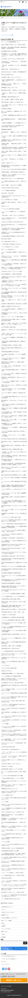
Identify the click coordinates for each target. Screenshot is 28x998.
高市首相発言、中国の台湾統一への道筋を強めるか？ (13, 538)
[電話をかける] (26, 2)
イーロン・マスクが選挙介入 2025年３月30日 (12, 872)
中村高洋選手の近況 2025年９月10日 (10, 648)
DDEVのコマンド (5, 206)
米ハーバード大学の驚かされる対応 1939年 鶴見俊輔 (13, 772)
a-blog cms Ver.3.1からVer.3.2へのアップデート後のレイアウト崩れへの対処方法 (13, 553)
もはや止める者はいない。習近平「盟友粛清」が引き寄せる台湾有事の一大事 (14, 412)
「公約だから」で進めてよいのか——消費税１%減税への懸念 (13, 93)
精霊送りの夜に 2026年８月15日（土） (10, 69)
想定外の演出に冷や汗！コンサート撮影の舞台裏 (12, 178)
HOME (2, 17)
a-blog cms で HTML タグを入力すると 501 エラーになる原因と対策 (13, 196)
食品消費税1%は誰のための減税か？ (9, 51)
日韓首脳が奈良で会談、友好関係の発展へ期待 (12, 449)
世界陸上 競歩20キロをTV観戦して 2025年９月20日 (13, 609)
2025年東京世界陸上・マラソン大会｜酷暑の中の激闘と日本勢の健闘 (13, 631)
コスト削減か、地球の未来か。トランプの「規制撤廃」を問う (14, 355)
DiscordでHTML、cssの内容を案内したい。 (11, 749)
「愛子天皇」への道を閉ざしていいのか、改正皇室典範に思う (14, 66)
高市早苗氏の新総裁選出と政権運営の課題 (11, 573)
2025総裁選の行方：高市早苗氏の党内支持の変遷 (12, 617)
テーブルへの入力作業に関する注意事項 (10, 208)
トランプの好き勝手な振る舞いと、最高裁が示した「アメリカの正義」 (14, 309)
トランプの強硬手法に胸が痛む (8, 190)
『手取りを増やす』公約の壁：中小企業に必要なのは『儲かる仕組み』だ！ (13, 405)
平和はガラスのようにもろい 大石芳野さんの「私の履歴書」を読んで (14, 385)
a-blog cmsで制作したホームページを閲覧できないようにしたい (13, 760)
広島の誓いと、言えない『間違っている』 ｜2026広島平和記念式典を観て (13, 84)
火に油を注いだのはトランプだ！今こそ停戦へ (12, 271)
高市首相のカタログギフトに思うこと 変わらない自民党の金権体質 (14, 313)
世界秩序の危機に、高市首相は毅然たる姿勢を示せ (13, 172)
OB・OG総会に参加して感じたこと (9, 241)
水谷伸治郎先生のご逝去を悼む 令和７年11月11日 (13, 556)
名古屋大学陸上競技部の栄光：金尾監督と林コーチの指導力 (14, 563)
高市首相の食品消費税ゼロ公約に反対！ (10, 351)
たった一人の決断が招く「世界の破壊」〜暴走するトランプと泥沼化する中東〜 (14, 264)
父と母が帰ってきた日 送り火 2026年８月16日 (12, 58)
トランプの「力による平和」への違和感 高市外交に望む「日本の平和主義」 (14, 374)
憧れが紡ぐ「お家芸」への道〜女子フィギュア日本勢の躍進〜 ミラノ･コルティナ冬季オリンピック (14, 324)
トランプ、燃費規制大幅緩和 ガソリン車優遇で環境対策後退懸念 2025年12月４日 (14, 527)
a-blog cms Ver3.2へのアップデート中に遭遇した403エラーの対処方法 (13, 623)
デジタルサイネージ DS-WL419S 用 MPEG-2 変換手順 (13, 169)
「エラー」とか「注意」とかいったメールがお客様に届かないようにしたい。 (14, 752)
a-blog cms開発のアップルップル (9, 917)
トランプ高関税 (4, 723)
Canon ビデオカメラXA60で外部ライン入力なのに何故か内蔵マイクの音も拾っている (13, 792)
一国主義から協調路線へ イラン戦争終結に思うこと (13, 122)
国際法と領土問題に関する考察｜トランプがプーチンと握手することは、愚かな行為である (14, 679)
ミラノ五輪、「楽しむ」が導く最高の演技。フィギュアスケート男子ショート (14, 366)
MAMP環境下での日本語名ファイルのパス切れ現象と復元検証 (14, 514)
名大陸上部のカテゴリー (6, 906)
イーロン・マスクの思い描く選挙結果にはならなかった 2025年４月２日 (14, 845)
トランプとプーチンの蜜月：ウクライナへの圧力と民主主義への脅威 (14, 510)
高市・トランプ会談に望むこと (8, 249)
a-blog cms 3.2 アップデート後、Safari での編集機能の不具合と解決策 (13, 493)
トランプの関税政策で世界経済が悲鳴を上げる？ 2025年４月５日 (13, 838)
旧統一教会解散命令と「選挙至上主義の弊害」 (12, 274)
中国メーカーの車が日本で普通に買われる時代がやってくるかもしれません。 (14, 869)
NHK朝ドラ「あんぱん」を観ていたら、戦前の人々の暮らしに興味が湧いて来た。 (13, 785)
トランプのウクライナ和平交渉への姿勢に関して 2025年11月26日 (13, 534)
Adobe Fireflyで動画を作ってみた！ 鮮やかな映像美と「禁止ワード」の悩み (13, 389)
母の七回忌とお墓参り (6, 238)
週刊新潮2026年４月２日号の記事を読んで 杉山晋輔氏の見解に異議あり (13, 166)
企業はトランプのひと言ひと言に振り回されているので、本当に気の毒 (13, 805)
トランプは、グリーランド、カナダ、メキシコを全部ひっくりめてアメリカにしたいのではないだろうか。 (14, 885)
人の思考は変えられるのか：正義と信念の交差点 (12, 682)
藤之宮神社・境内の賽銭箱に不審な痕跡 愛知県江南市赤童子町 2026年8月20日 (14, 48)
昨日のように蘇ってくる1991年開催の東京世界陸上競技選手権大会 (13, 642)
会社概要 (3, 937)
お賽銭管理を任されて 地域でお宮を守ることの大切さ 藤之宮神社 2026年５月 (14, 140)
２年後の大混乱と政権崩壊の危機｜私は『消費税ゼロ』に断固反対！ (14, 342)
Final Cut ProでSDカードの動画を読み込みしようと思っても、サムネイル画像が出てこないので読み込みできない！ (14, 735)
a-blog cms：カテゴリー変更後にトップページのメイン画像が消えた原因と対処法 (13, 175)
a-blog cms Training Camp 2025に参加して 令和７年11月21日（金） (13, 549)
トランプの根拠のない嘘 (6, 795)
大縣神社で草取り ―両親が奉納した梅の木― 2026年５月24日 (13, 144)
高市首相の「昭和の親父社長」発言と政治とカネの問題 (14, 303)
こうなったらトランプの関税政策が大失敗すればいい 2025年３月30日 (14, 865)
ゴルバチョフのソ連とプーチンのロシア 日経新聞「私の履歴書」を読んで (13, 358)
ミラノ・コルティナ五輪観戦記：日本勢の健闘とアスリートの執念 (14, 338)
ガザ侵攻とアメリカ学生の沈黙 (8, 614)
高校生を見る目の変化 (6, 878)
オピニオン (3, 961)
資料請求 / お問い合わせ (14, 980)
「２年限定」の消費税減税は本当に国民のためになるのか (14, 116)
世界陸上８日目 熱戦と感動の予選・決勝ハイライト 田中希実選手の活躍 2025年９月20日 (14, 606)
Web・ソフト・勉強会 (6, 920)
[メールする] (23, 2)
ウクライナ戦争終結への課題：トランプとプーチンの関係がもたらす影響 (14, 689)
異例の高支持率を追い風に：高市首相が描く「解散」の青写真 (14, 446)
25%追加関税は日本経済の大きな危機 (10, 850)
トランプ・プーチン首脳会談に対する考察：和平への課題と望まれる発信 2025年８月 (14, 697)
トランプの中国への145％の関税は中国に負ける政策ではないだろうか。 (13, 798)
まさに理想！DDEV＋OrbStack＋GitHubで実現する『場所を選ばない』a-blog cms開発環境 (13, 229)
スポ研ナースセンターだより (8, 912)
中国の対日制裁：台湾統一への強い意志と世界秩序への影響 (14, 497)
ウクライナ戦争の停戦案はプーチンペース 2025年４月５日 (13, 830)
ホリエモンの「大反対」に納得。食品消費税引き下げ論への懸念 (14, 136)
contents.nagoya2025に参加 (8, 746)
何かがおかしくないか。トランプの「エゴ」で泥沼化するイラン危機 (14, 289)
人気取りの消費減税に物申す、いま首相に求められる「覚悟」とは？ (13, 80)
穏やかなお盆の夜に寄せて (7, 74)
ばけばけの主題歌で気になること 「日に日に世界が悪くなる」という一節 (14, 218)
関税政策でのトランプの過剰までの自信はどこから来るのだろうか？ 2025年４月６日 (14, 827)
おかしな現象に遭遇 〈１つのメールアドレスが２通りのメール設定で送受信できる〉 (14, 739)
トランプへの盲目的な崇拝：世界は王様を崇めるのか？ (14, 523)
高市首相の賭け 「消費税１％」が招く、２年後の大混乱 (14, 132)
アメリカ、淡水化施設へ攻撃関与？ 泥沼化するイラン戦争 (14, 253)
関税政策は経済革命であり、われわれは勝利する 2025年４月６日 (13, 815)
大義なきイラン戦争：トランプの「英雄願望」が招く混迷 (14, 155)
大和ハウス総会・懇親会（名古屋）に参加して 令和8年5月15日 (13, 152)
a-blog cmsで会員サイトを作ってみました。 (11, 763)
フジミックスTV (5, 964)
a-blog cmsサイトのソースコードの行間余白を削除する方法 (13, 576)
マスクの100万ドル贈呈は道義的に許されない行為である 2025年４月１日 (13, 858)
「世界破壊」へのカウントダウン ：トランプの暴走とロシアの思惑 (13, 435)
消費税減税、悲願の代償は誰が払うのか (10, 96)
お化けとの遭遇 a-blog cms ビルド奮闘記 (11, 185)
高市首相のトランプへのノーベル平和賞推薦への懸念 (13, 566)
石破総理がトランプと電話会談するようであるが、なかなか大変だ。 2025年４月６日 (14, 819)
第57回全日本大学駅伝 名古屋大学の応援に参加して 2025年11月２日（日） (14, 559)
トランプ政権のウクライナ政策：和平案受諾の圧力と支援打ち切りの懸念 (14, 541)
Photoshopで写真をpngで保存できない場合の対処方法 (13, 438)
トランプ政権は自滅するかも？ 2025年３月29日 (12, 875)
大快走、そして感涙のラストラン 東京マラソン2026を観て (13, 300)
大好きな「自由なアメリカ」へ (8, 162)
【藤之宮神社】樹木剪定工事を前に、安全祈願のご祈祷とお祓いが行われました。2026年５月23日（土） (14, 148)
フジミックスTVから (6, 928)
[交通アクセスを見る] (19, 2)
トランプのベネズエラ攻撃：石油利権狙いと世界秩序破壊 (14, 478)
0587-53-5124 (8, 976)
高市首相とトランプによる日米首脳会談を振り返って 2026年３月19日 (14, 233)
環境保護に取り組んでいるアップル (9, 788)
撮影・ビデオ (4, 931)
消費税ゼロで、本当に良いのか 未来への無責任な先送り (14, 330)
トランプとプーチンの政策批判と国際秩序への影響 (13, 593)
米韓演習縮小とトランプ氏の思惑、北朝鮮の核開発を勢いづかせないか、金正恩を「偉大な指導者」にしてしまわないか (14, 55)
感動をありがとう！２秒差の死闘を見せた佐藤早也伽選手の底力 (14, 260)
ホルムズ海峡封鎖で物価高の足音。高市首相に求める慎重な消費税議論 (14, 292)
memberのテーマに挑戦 (6, 766)
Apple (2, 923)
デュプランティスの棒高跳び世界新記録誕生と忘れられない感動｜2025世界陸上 (14, 627)
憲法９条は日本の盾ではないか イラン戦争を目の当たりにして (14, 225)
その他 (2, 934)
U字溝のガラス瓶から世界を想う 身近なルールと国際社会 (13, 203)
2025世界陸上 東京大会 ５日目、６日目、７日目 (12, 612)
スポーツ (3, 909)
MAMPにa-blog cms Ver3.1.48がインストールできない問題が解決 (13, 781)
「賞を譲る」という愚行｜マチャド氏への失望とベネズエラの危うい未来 (14, 452)
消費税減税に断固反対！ (6, 129)
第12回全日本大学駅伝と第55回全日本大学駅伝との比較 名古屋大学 (13, 569)
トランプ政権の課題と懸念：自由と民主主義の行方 (13, 651)
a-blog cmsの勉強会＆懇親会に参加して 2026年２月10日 (13, 370)
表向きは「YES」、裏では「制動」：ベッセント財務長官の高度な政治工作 (13, 420)
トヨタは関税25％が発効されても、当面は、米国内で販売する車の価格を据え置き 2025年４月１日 (13, 854)
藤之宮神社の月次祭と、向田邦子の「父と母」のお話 (13, 90)
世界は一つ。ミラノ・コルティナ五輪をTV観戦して (13, 316)
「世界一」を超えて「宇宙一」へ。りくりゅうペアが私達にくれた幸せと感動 (14, 334)
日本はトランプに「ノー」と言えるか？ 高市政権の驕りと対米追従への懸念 (14, 256)
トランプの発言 (4, 801)
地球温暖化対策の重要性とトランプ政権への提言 (12, 673)
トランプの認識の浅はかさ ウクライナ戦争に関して (13, 596)
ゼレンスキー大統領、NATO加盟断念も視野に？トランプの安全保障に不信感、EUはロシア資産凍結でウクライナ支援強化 (13, 502)
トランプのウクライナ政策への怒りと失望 (11, 517)
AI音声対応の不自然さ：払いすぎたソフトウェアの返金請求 (13, 506)
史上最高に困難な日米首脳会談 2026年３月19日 (12, 236)
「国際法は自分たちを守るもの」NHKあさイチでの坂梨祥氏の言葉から (13, 277)
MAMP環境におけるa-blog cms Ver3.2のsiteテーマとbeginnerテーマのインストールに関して (13, 545)
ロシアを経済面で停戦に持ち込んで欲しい (11, 898)
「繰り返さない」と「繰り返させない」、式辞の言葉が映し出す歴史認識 (14, 62)
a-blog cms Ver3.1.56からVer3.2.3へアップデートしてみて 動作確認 (13, 590)
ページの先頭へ (25, 995)
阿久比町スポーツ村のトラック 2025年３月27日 (12, 892)
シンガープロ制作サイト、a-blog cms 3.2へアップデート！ (13, 490)
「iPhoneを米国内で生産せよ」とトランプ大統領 (12, 778)
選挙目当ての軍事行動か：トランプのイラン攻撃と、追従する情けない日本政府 (14, 296)
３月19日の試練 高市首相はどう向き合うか (11, 244)
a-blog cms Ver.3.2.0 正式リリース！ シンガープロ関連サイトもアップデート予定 (13, 654)
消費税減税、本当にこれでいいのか (9, 87)
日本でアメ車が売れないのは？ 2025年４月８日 (12, 812)
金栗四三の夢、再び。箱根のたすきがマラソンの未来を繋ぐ (14, 471)
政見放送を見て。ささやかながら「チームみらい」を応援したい (14, 401)
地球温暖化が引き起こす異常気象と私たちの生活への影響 (14, 686)
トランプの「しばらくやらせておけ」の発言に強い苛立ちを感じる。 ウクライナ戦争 (14, 756)
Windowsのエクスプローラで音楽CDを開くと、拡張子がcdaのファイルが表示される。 (13, 731)
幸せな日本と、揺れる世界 (7, 193)
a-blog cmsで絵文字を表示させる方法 (10, 187)
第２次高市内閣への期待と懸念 (8, 327)
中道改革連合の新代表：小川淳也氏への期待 (11, 345)
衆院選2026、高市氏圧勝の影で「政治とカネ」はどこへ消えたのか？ (13, 378)
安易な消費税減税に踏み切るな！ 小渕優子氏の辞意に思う (14, 119)
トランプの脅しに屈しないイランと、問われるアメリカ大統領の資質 (14, 105)
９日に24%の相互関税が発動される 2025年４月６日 (13, 823)
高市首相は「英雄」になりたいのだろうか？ (11, 77)
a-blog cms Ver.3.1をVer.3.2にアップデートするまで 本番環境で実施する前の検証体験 (13, 586)
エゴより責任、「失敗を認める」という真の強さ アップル (14, 159)
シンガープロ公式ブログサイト (8, 956)
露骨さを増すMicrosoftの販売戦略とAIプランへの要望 (13, 475)
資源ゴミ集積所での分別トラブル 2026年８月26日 (13, 44)
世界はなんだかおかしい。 (7, 670)
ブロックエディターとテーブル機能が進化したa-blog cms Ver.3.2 (13, 638)
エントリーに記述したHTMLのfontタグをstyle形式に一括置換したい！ (13, 709)
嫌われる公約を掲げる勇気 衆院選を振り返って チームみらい (14, 348)
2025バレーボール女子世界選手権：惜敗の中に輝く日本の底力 (13, 662)
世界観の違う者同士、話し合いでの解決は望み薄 (12, 848)
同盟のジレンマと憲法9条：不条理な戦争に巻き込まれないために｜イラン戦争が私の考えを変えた (13, 268)
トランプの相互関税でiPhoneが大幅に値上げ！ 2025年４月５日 (13, 834)
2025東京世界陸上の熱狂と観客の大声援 (10, 599)
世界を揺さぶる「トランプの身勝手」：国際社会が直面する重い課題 (14, 428)
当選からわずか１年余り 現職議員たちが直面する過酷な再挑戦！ (14, 408)
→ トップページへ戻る (7, 35)
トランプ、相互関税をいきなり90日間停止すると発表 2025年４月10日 (14, 809)
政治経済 (3, 926)
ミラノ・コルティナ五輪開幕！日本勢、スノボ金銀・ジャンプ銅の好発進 (14, 382)
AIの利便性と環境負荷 (6, 108)
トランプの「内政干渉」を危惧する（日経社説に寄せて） (13, 393)
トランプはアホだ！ (5, 665)
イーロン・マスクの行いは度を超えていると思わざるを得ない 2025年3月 (14, 881)
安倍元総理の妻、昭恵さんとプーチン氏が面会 (12, 769)
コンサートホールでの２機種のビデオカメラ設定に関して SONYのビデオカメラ (14, 727)
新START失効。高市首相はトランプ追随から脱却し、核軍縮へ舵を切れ (13, 362)
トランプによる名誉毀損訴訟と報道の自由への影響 (13, 620)
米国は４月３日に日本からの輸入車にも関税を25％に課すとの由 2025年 (13, 889)
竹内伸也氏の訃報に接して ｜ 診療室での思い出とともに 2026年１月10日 (13, 460)
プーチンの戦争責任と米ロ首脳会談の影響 (11, 676)
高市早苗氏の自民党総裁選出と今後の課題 (11, 583)
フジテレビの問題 (5, 841)
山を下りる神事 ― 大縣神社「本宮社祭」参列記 (12, 99)
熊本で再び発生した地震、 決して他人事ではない (12, 102)
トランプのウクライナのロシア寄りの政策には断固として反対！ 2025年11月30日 (14, 531)
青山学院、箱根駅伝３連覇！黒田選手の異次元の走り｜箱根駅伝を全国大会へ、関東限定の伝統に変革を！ (14, 486)
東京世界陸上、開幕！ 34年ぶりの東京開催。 (11, 645)
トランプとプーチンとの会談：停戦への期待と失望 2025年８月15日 (13, 701)
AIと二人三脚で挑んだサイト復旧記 (9, 199)
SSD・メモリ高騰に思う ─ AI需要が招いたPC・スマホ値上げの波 (13, 112)
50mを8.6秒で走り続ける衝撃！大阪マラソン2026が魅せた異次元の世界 (13, 320)
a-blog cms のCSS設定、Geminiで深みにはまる (12, 221)
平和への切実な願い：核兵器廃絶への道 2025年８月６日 (13, 713)
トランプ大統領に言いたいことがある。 (10, 246)
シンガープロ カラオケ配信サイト (9, 958)
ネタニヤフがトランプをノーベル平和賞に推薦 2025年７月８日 (13, 743)
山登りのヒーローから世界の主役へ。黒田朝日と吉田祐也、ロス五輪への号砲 (14, 416)
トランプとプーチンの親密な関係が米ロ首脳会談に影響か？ (14, 693)
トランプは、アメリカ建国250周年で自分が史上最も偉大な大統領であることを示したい (13, 895)
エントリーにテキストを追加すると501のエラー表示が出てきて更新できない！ (13, 716)
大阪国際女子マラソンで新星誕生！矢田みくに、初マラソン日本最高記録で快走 (14, 424)
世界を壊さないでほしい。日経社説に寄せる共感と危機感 (14, 442)
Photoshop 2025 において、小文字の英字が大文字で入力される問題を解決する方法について (14, 580)
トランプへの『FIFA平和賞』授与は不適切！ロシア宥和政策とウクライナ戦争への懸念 (14, 520)
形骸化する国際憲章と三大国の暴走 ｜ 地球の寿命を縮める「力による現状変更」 (13, 456)
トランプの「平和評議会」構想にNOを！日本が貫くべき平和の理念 (13, 432)
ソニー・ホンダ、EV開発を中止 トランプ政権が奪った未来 (13, 212)
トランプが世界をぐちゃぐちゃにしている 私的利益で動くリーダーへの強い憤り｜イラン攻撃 (14, 285)
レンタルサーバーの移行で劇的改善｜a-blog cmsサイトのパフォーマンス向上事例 (13, 705)
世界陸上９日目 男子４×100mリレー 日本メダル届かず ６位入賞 (13, 602)
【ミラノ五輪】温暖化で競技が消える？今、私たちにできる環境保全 (14, 397)
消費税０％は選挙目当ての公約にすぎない (11, 306)
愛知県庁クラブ (4, 915)
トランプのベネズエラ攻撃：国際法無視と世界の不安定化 (14, 482)
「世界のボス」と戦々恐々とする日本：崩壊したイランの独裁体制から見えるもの (14, 281)
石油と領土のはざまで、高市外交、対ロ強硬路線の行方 (14, 71)
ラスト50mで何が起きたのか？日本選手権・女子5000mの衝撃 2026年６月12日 (12, 126)
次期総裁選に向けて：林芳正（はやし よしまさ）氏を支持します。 (13, 658)
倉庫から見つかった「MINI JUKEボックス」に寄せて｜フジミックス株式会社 (14, 468)
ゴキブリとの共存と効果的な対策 (9, 668)
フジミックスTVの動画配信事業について (10, 41)
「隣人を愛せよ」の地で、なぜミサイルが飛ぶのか (13, 215)
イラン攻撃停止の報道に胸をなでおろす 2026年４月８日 (13, 182)
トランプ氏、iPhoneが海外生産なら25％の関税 (12, 775)
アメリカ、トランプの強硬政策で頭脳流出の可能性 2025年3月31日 (13, 862)
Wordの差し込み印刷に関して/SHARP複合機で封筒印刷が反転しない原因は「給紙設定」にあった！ (13, 464)
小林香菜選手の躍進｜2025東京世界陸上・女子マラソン (13, 635)
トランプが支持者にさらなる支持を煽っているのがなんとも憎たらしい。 (14, 720)
